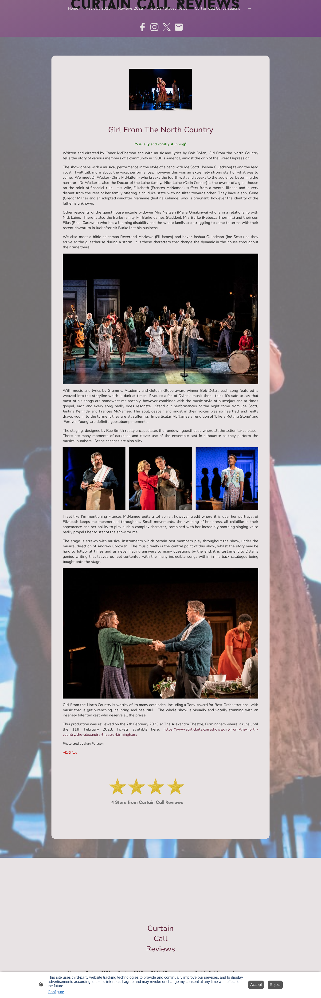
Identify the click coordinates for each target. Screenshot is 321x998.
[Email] (179, 27)
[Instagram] (154, 27)
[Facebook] (142, 27)
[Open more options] (249, 8)
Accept (256, 985)
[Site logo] (160, 958)
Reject (275, 985)
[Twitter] (166, 27)
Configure (56, 992)
